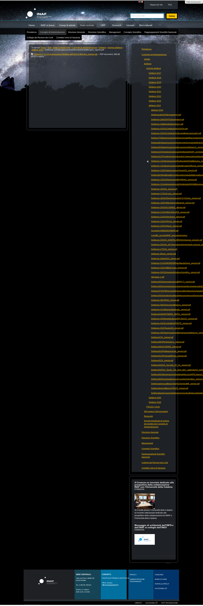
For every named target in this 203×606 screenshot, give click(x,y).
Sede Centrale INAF (61, 48)
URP (103, 25)
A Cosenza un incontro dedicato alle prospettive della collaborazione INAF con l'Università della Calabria (154, 484)
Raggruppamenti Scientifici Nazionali (160, 32)
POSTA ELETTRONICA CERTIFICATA (115, 578)
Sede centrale (87, 25)
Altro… (168, 563)
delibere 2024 (37, 50)
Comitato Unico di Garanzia (68, 38)
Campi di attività (67, 25)
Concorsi (159, 575)
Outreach (116, 25)
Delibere (102, 48)
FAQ (170, 5)
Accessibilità (151, 603)
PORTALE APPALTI (162, 584)
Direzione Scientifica (97, 32)
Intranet (130, 25)
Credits (138, 603)
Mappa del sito (156, 5)
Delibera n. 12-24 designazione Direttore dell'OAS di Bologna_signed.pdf (65, 54)
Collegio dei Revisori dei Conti (40, 38)
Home (32, 25)
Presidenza (32, 32)
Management (115, 32)
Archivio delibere (115, 48)
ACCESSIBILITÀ (161, 588)
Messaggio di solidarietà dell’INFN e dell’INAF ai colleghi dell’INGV (154, 526)
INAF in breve (48, 25)
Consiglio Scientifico (132, 32)
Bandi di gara (161, 579)
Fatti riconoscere (193, 2)
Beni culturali (145, 25)
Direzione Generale (76, 32)
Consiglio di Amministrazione (52, 32)
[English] (139, 2)
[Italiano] (142, 2)
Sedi (50, 48)
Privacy (133, 575)
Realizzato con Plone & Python (32, 604)
